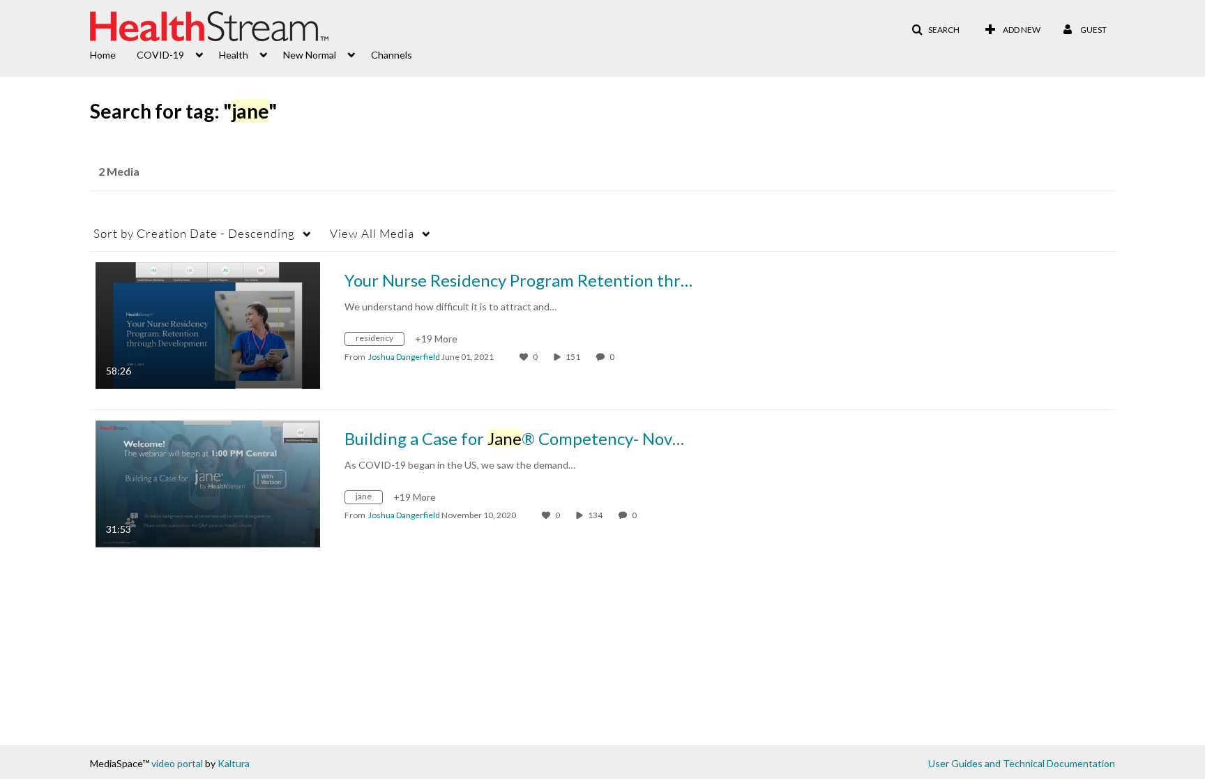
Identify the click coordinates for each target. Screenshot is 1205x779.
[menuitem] (113, 53)
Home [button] (103, 55)
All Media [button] (372, 233)
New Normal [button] (309, 55)
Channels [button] (391, 55)
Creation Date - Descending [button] (194, 233)
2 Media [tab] (118, 171)
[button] (935, 30)
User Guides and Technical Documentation (1021, 763)
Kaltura (234, 763)
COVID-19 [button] (160, 55)
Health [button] (233, 55)
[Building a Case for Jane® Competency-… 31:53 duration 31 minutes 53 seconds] (208, 483)
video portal (177, 763)
